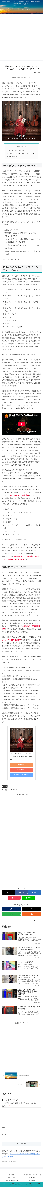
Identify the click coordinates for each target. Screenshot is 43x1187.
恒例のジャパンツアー (15, 156)
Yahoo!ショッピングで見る (21, 774)
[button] (39, 614)
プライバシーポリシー (11, 1180)
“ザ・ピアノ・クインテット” (17, 150)
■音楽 (5, 786)
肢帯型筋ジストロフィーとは (32, 1175)
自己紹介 (11, 1175)
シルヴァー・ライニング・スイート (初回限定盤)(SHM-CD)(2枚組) (21, 756)
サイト (4, 1135)
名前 (3, 1127)
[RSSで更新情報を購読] (31, 914)
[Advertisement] (21, 38)
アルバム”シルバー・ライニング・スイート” (22, 153)
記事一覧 (32, 1177)
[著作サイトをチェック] (11, 909)
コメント (6, 1106)
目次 (18, 146)
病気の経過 (11, 1177)
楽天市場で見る (21, 769)
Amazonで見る (21, 764)
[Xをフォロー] (31, 909)
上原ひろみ (7, 790)
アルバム (15, 790)
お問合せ (32, 1180)
